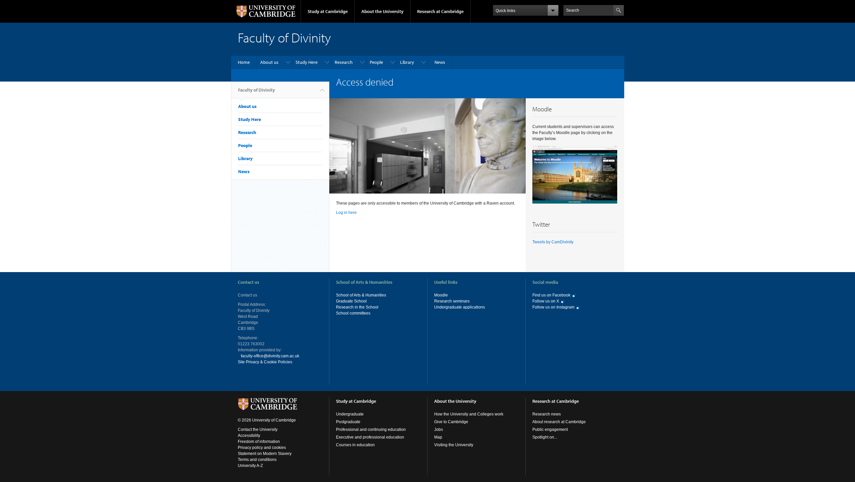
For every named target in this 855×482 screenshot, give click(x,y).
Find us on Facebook (551, 295)
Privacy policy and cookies (262, 447)
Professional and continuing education (371, 429)
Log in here (346, 212)
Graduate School (351, 301)
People (376, 62)
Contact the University (258, 429)
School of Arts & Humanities (361, 295)
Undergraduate (350, 414)
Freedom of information (259, 441)
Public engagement (550, 429)
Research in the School (357, 307)
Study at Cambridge (328, 11)
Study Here (307, 62)
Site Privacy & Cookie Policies (265, 362)
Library (407, 62)
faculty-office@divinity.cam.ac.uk (270, 356)
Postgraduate (348, 421)
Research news (546, 414)
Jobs (438, 429)
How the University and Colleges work (468, 414)
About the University (382, 11)
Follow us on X (545, 301)
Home (244, 62)
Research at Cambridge (440, 11)
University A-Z (250, 465)
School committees (353, 313)
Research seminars (452, 301)
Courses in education (355, 445)
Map (438, 437)
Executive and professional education (370, 437)
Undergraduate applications (459, 307)
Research (344, 62)
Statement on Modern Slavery (265, 453)
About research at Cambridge (559, 421)
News (440, 62)
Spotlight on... (544, 437)
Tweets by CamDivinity (552, 242)
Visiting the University (453, 445)
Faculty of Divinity (256, 90)
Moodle (441, 295)
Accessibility (249, 435)
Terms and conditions (257, 459)
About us (269, 62)
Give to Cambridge (451, 421)
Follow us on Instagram (553, 307)
